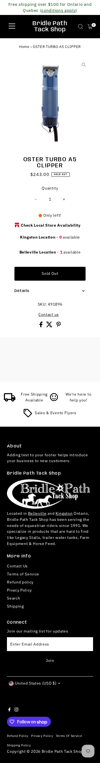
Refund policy (20, 582)
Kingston (64, 513)
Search (13, 598)
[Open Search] (80, 26)
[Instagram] (16, 710)
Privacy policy (42, 736)
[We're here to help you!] (54, 400)
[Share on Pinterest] (58, 325)
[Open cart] (90, 26)
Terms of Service (23, 574)
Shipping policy (19, 745)
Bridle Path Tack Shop (49, 27)
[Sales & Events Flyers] (28, 415)
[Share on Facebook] (41, 325)
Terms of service (69, 736)
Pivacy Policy (19, 590)
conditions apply (58, 10)
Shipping (15, 606)
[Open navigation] (12, 27)
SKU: (42, 304)
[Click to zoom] (84, 65)
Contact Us (17, 566)
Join (50, 660)
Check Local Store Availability (50, 225)
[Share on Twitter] (50, 325)
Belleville (37, 513)
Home (24, 46)
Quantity (50, 188)
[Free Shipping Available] (10, 400)
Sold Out (50, 273)
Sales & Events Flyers (55, 412)
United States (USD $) (35, 683)
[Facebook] (9, 710)
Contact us (48, 315)
